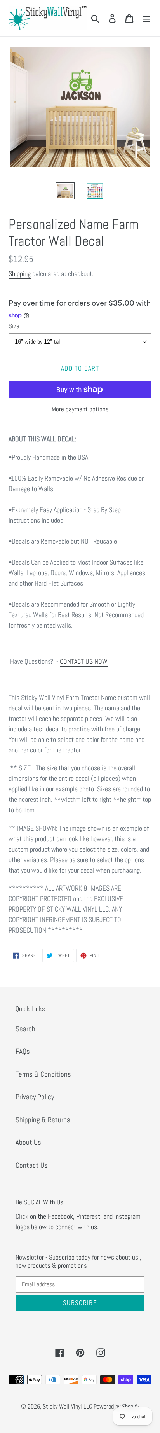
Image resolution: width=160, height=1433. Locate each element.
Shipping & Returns (43, 1120)
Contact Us (32, 1165)
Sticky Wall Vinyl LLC (67, 1406)
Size (14, 326)
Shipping (20, 273)
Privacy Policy (35, 1097)
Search (25, 1029)
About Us (28, 1142)
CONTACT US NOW (84, 661)
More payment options (80, 409)
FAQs (23, 1051)
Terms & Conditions (43, 1074)
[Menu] (146, 18)
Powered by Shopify (116, 1406)
